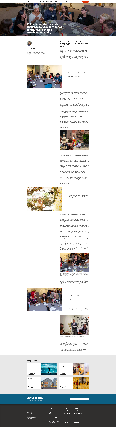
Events (47, 1)
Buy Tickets (76, 408)
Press (75, 415)
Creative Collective (77, 55)
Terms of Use (76, 422)
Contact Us (76, 410)
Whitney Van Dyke (35, 43)
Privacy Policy (66, 422)
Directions (66, 410)
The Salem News (79, 350)
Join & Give (66, 411)
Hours (35, 416)
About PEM (66, 408)
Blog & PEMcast (67, 413)
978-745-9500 (29, 413)
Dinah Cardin (69, 349)
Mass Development (75, 103)
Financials (75, 411)
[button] (34, 48)
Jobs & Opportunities (78, 413)
